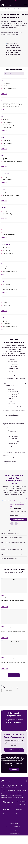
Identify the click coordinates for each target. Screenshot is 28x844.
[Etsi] (18, 1)
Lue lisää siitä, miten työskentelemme (14, 749)
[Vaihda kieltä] (21, 1)
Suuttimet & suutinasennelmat (20, 8)
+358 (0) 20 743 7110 (14, 823)
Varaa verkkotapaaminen (18, 519)
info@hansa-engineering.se (14, 819)
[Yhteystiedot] (11, 523)
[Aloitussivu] (8, 5)
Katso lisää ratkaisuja (14, 675)
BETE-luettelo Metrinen (7, 690)
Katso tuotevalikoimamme (8, 8)
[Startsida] (1, 8)
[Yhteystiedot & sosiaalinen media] (7, 1)
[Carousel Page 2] (26, 498)
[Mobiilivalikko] (25, 5)
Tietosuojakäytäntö (14, 830)
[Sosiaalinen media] (25, 781)
